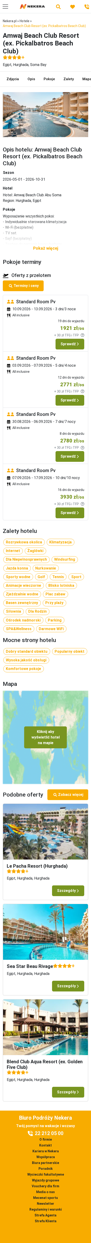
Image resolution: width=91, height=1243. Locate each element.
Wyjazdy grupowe (45, 1180)
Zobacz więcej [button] (70, 794)
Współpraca (45, 1157)
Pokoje (49, 79)
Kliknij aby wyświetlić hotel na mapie (46, 737)
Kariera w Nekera (45, 1151)
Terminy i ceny (26, 285)
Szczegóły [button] (66, 890)
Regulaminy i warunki (45, 1209)
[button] (45, 248)
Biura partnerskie (45, 1163)
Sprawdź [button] (68, 344)
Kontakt (45, 1145)
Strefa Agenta (45, 1215)
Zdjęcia (13, 79)
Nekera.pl (10, 21)
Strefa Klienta (45, 1221)
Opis (31, 79)
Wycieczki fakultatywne (45, 1174)
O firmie (45, 1139)
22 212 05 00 (49, 1133)
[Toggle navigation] (5, 6)
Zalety (68, 79)
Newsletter (45, 1203)
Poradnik (45, 1168)
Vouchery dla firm (45, 1186)
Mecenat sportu (45, 1198)
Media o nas (45, 1192)
